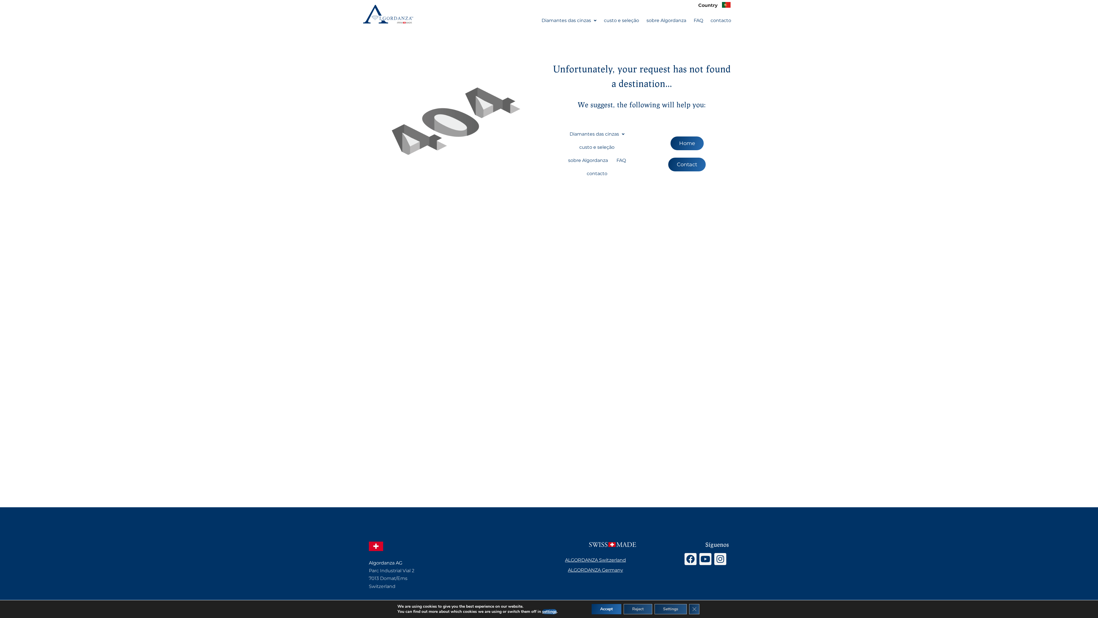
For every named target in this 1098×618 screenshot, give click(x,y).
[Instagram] (720, 559)
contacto (721, 20)
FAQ (698, 20)
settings (549, 611)
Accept (606, 609)
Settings (670, 609)
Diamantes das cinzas (566, 20)
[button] (569, 21)
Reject (638, 609)
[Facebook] (691, 559)
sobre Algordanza (666, 20)
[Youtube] (705, 559)
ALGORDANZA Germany (595, 570)
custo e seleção (621, 20)
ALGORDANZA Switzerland (595, 560)
